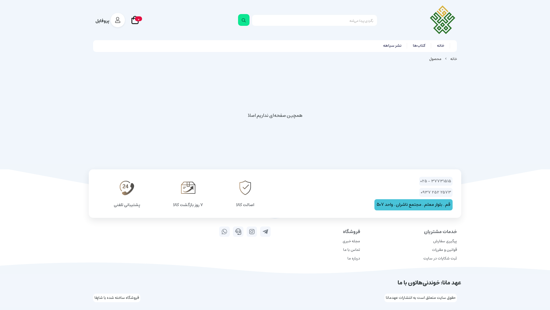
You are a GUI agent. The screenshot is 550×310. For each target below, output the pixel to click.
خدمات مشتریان (440, 232)
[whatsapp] (224, 231)
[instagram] (252, 231)
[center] (244, 20)
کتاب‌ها (419, 45)
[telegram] (265, 231)
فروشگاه (351, 232)
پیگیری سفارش (445, 241)
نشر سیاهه (392, 45)
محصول (435, 59)
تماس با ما (351, 250)
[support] (238, 231)
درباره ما (353, 258)
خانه (440, 45)
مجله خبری (351, 241)
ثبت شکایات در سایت (440, 258)
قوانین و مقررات (444, 250)
